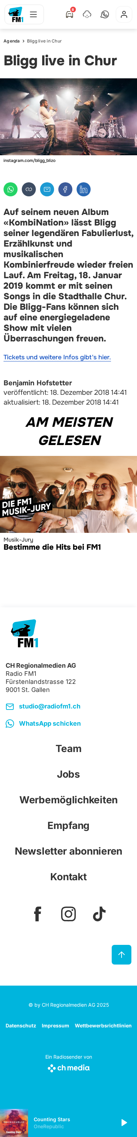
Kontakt (68, 877)
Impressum (55, 1025)
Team (69, 748)
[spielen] (124, 1123)
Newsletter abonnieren (68, 851)
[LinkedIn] (84, 189)
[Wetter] (87, 14)
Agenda (12, 41)
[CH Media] (68, 1067)
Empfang (68, 825)
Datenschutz (21, 1025)
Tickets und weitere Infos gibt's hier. (57, 357)
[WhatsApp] (11, 189)
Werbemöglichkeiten (68, 800)
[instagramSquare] (68, 914)
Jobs (68, 774)
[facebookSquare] (37, 914)
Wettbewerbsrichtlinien (103, 1025)
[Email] (47, 189)
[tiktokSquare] (99, 914)
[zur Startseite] (15, 14)
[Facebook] (65, 189)
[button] (104, 14)
